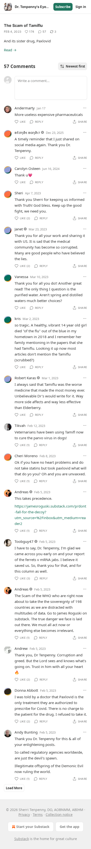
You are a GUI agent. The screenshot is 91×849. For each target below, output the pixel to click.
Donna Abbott (26, 690)
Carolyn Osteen (27, 168)
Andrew (21, 648)
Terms (38, 814)
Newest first (75, 66)
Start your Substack (33, 826)
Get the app (69, 826)
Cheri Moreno (26, 455)
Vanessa (21, 276)
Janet (19, 229)
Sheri (19, 192)
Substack (21, 838)
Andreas (21, 491)
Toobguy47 (24, 541)
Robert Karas (25, 377)
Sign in (80, 7)
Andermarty (25, 108)
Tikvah (20, 425)
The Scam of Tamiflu (23, 25)
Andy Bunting (26, 732)
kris (18, 318)
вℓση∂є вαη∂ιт (27, 132)
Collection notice (59, 814)
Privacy (24, 814)
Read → (10, 49)
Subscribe (63, 7)
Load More (14, 788)
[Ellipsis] (85, 108)
